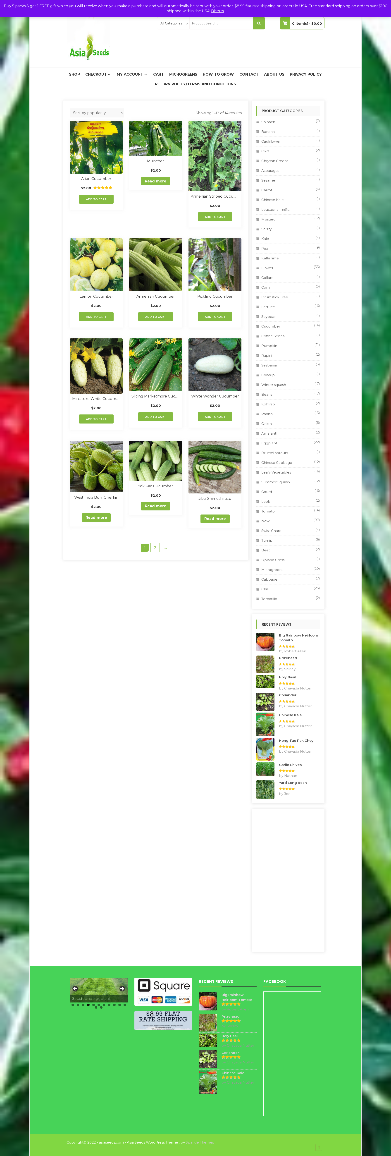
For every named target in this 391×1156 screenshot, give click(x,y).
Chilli (265, 589)
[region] (99, 990)
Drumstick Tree (274, 297)
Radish (267, 414)
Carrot (266, 190)
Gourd (266, 492)
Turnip (266, 540)
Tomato (268, 511)
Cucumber (270, 326)
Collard (267, 277)
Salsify (266, 229)
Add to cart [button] (96, 199)
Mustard (268, 219)
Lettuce (268, 307)
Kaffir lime (270, 258)
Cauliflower (271, 141)
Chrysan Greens (274, 161)
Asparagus (270, 170)
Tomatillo (269, 599)
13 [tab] (101, 1007)
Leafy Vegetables (276, 472)
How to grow (218, 74)
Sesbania (269, 365)
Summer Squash (275, 482)
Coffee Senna (273, 336)
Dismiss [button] (217, 11)
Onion (266, 423)
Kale (265, 239)
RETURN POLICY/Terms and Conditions (195, 84)
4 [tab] (88, 1005)
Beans (266, 394)
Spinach (268, 122)
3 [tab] (83, 1005)
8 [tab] (109, 1005)
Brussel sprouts (274, 453)
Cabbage (269, 579)
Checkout (96, 74)
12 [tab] (96, 1007)
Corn (265, 287)
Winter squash (273, 385)
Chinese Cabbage (276, 462)
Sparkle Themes (200, 1142)
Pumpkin (269, 346)
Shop (74, 74)
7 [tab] (104, 1005)
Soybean (269, 316)
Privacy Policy (306, 74)
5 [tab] (93, 1005)
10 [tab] (119, 1005)
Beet (265, 550)
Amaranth (270, 433)
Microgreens (183, 74)
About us (274, 74)
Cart (158, 74)
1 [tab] (73, 1005)
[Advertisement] (288, 880)
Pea (264, 248)
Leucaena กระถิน (275, 209)
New (265, 521)
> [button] (122, 989)
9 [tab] (114, 1005)
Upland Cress (272, 560)
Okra (265, 151)
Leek (265, 501)
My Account (130, 74)
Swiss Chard (271, 531)
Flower (267, 268)
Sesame (268, 180)
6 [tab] (99, 1005)
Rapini (266, 355)
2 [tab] (78, 1005)
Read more (155, 181)
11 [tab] (125, 1005)
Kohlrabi (268, 404)
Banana (268, 131)
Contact (249, 74)
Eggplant (269, 443)
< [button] (75, 989)
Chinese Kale (272, 200)
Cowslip (268, 375)
